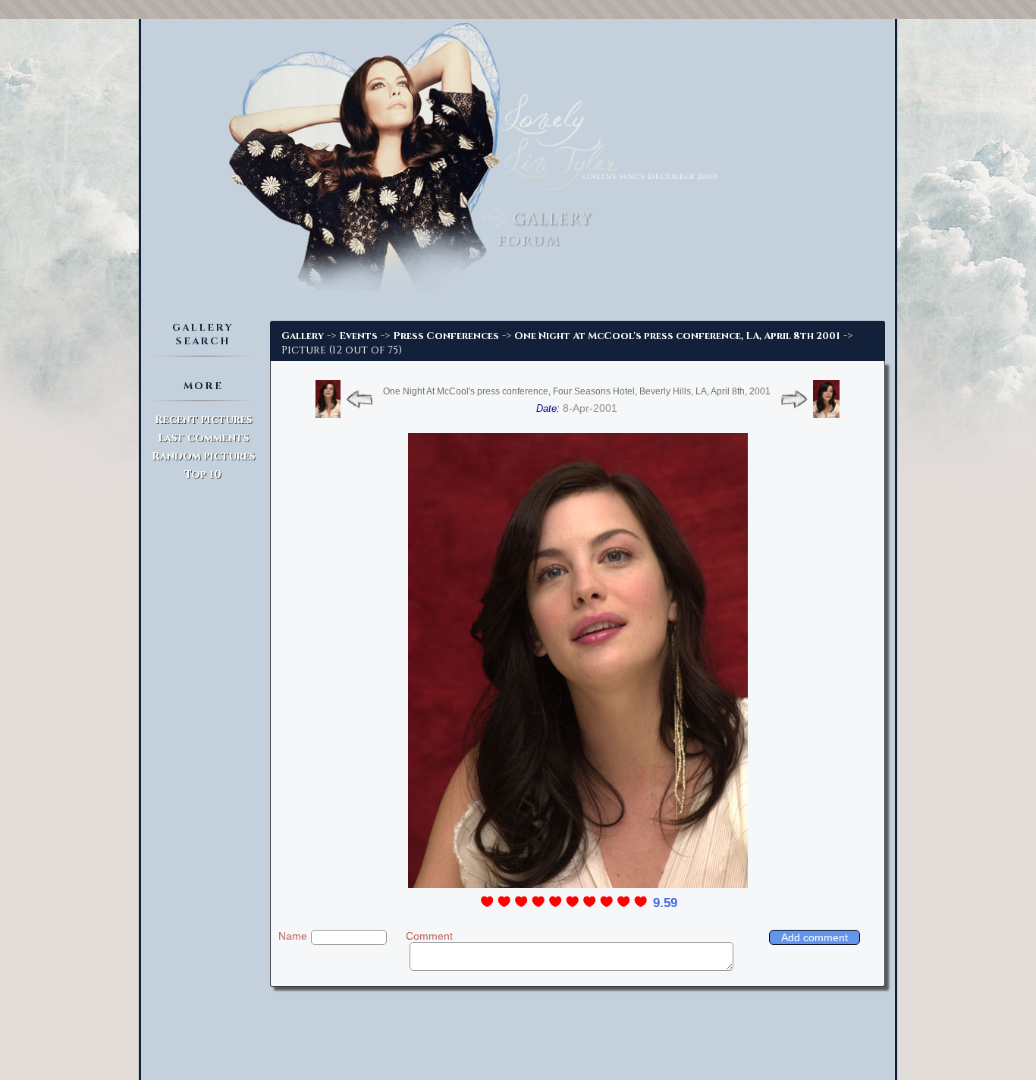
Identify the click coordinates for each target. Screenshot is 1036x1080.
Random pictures (203, 456)
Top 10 (202, 474)
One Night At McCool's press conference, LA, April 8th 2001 (677, 336)
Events (358, 336)
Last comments (203, 438)
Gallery (302, 336)
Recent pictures (203, 420)
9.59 (665, 903)
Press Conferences (446, 336)
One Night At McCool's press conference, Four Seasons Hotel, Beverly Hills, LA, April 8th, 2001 (577, 391)
